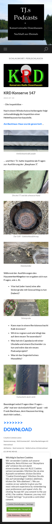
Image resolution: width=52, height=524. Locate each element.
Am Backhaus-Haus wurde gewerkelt (23, 123)
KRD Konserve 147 (19, 93)
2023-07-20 (9, 98)
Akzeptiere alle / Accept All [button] (19, 509)
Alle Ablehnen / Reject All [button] (18, 515)
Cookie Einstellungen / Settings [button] (20, 504)
